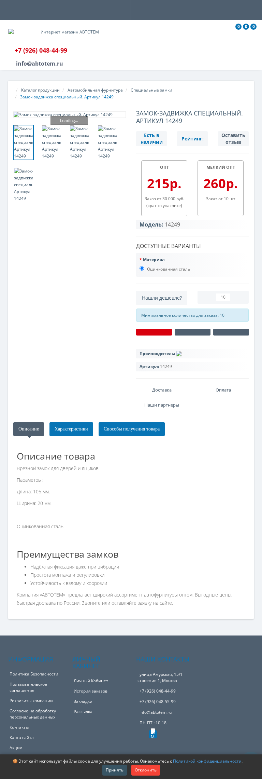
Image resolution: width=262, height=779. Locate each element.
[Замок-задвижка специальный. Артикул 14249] (69, 114)
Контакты (19, 727)
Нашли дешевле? (162, 298)
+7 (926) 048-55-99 (158, 702)
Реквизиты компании (31, 700)
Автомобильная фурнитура (95, 90)
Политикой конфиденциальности (207, 761)
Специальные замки (151, 90)
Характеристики (71, 429)
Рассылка (83, 711)
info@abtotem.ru (156, 712)
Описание (28, 429)
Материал (154, 259)
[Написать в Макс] (153, 734)
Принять (114, 770)
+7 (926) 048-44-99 (158, 691)
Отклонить (146, 770)
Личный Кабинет (91, 681)
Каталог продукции (40, 90)
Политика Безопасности (34, 674)
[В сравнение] (231, 332)
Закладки (83, 701)
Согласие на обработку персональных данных (33, 714)
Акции (16, 748)
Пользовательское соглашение (28, 687)
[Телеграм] (140, 736)
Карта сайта (22, 737)
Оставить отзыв (233, 138)
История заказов (90, 691)
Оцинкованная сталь (168, 269)
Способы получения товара (132, 429)
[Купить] (154, 332)
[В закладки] (192, 332)
